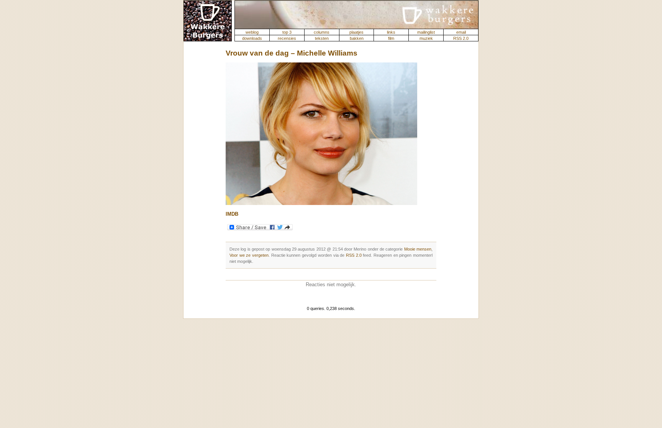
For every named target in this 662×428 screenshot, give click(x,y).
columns (321, 32)
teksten (322, 38)
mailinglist (426, 32)
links (391, 32)
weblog (252, 32)
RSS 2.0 (461, 38)
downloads (252, 38)
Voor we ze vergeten (249, 255)
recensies (287, 38)
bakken (357, 38)
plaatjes (356, 32)
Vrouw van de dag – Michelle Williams (291, 53)
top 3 (287, 32)
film (391, 38)
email (461, 32)
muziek (426, 38)
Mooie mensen (417, 249)
